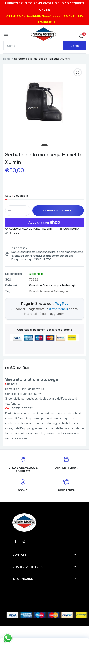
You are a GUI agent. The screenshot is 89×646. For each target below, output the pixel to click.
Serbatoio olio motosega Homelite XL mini (43, 158)
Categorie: (12, 285)
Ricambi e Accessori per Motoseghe (53, 285)
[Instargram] (24, 541)
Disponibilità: (13, 274)
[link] (77, 620)
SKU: (8, 279)
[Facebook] (15, 541)
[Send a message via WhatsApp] (7, 638)
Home (7, 58)
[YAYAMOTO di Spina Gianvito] (43, 35)
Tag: (8, 291)
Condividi (15, 233)
